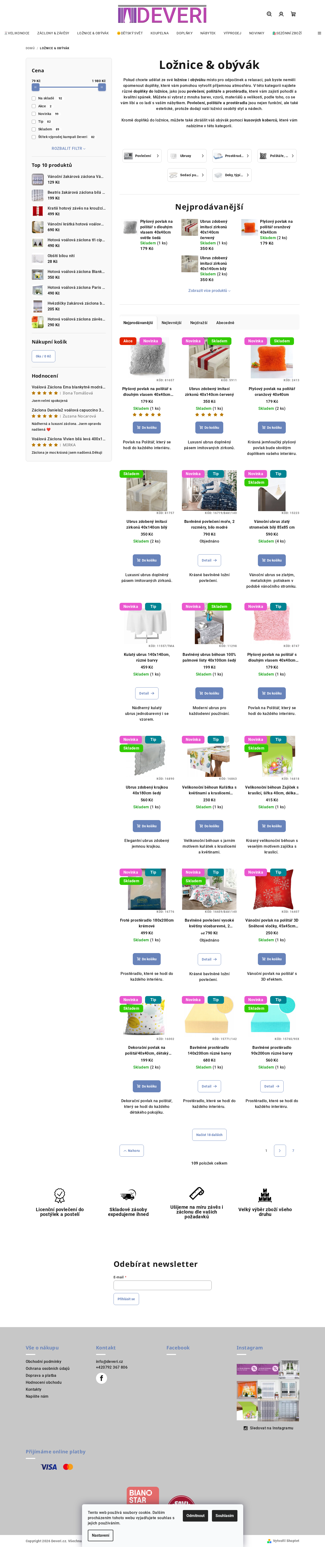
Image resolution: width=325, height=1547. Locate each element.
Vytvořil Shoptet (286, 1541)
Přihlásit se (126, 1299)
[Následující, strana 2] (280, 1151)
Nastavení (100, 1535)
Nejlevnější (172, 322)
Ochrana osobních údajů (48, 1368)
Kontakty (34, 1389)
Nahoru (134, 1151)
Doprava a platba (41, 1375)
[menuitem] (16, 33)
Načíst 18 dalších (209, 1135)
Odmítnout (195, 1515)
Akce (44, 106)
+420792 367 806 (111, 1367)
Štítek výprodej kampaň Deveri (66, 137)
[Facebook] (101, 1378)
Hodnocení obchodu (44, 1382)
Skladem (48, 129)
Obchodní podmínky (44, 1361)
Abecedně (225, 322)
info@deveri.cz (109, 1361)
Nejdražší (199, 322)
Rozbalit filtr (67, 148)
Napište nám (37, 1396)
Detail (206, 560)
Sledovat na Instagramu (271, 1428)
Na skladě (50, 98)
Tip (44, 121)
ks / (43, 356)
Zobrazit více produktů (207, 290)
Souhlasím (225, 1515)
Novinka (48, 114)
